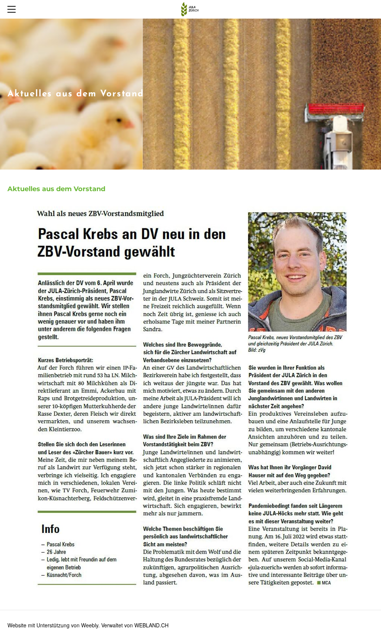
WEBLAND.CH (151, 625)
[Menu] (13, 9)
